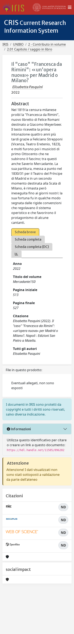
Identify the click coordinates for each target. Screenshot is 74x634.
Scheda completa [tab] (28, 239)
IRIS (5, 44)
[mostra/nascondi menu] (70, 7)
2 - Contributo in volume (47, 44)
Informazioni (20, 429)
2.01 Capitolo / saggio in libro (29, 49)
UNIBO (18, 44)
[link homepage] (14, 7)
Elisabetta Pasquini (27, 87)
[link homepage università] (49, 7)
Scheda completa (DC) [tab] (32, 247)
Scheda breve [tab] (25, 232)
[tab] (16, 254)
